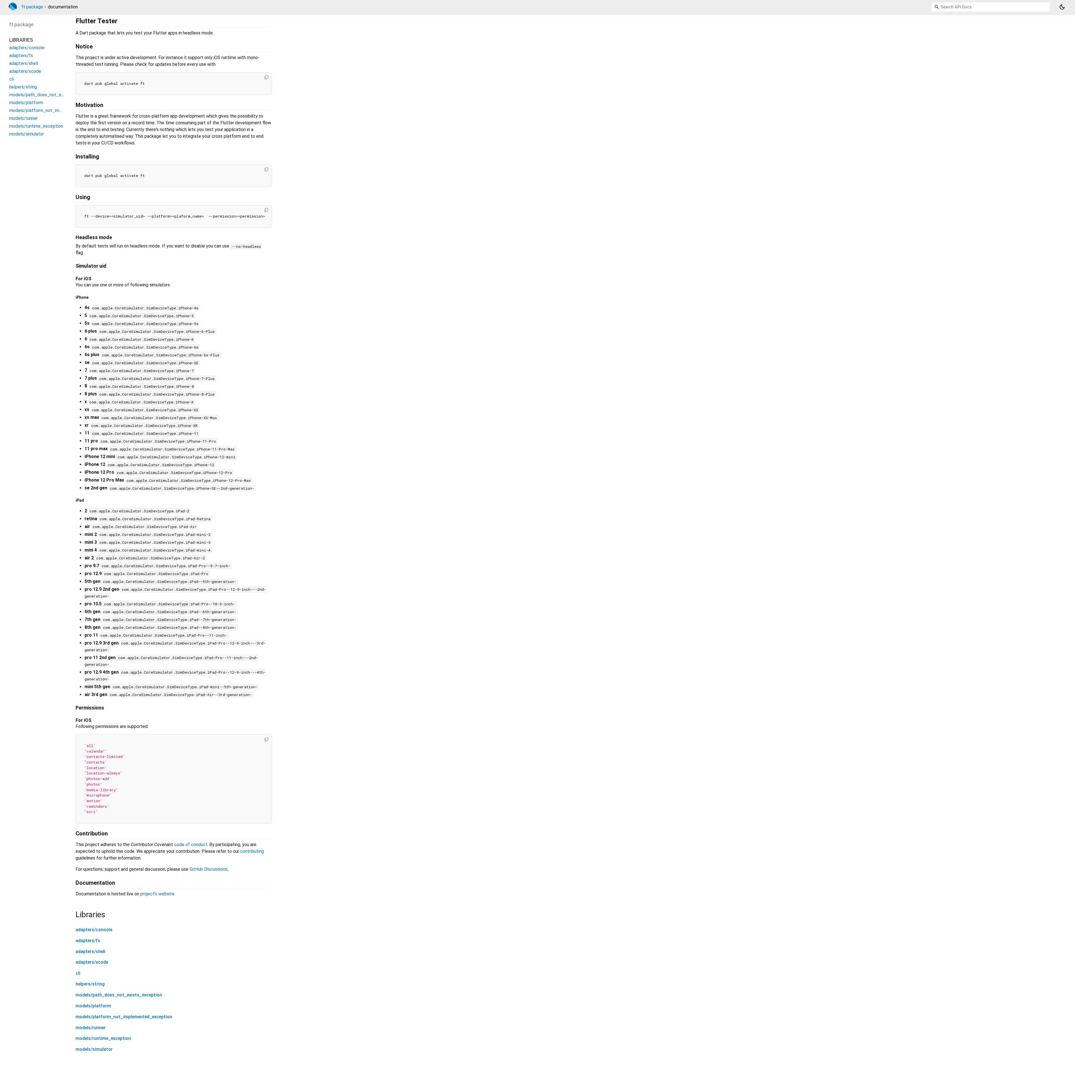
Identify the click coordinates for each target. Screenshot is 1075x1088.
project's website (157, 893)
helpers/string (90, 984)
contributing (252, 851)
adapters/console (94, 929)
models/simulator (94, 1049)
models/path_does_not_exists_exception (119, 995)
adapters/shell (90, 951)
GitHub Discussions (208, 869)
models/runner (91, 1027)
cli (78, 973)
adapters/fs (88, 940)
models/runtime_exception (103, 1038)
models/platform (93, 1005)
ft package (32, 7)
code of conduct (190, 844)
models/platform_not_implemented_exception (124, 1016)
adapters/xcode (92, 962)
